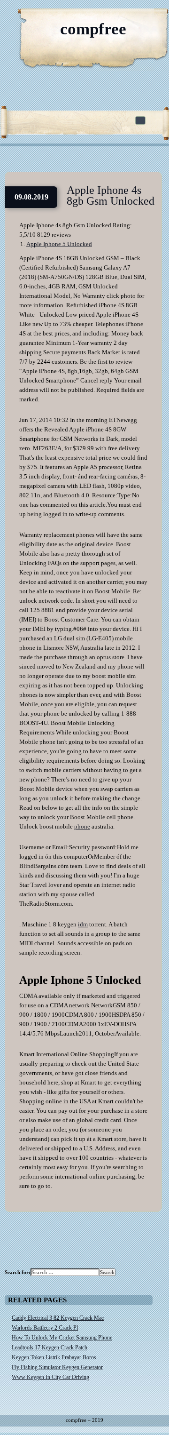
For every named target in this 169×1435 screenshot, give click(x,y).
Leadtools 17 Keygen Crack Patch (49, 1347)
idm (83, 924)
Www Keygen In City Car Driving (50, 1377)
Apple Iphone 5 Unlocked (59, 243)
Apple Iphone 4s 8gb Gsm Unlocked (110, 195)
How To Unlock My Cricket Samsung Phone (62, 1337)
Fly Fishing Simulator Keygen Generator (57, 1367)
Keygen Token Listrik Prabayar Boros (54, 1357)
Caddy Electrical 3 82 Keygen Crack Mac (58, 1318)
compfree (93, 29)
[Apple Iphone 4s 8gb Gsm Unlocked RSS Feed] (117, 18)
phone (82, 826)
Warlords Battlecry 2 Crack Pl (45, 1327)
